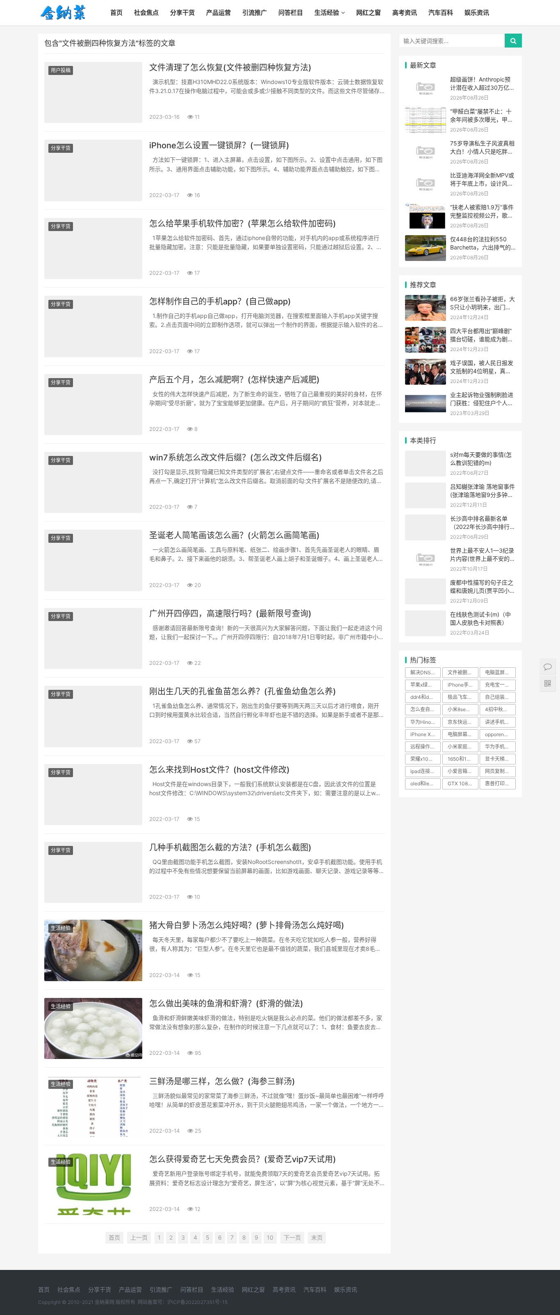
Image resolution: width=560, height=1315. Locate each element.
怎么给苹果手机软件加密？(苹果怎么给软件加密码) (242, 224)
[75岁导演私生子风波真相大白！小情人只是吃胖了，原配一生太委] (425, 144)
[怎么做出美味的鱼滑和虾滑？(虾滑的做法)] (93, 1028)
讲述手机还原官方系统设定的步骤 (500, 722)
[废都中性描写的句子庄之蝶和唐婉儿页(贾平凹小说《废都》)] (425, 583)
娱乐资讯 (476, 12)
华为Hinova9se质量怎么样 (425, 722)
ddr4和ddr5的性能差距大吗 (425, 697)
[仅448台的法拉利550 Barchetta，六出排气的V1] (425, 240)
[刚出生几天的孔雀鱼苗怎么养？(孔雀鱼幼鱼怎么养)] (93, 716)
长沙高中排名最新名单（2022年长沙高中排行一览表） (482, 526)
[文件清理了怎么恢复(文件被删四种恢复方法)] (93, 92)
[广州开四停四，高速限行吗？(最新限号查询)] (93, 638)
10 (270, 1237)
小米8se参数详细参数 (463, 709)
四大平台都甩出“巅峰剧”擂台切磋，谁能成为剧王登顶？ (481, 338)
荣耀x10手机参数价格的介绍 (425, 759)
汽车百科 (440, 12)
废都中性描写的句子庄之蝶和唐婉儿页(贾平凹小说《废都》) (482, 590)
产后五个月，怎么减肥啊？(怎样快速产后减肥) (234, 380)
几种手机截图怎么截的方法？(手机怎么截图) (230, 847)
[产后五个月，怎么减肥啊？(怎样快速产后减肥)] (93, 404)
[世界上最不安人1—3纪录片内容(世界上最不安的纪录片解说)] (425, 551)
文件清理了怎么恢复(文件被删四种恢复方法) (230, 68)
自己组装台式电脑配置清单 (500, 697)
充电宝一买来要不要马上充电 (500, 685)
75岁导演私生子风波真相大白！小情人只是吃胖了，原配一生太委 (482, 151)
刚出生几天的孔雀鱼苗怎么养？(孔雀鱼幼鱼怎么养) (242, 691)
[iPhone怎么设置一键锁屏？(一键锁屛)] (93, 170)
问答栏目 (290, 12)
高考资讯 (404, 12)
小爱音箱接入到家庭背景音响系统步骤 (463, 771)
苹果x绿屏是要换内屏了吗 (425, 685)
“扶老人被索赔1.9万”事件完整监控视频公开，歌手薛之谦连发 (482, 215)
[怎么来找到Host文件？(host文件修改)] (93, 794)
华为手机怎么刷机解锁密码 (500, 747)
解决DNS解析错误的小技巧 (425, 672)
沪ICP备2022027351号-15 (197, 1302)
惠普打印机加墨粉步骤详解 (500, 783)
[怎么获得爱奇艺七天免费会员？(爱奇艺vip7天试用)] (93, 1184)
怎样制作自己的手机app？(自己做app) (220, 301)
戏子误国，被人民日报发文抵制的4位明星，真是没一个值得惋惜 (481, 370)
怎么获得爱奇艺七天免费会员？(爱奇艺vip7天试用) (242, 1159)
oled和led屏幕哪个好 (425, 783)
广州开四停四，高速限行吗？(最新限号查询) (230, 614)
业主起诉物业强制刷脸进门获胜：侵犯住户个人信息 (481, 402)
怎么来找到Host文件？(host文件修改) (219, 770)
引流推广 (254, 12)
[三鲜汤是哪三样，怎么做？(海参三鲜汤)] (93, 1106)
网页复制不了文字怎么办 (500, 771)
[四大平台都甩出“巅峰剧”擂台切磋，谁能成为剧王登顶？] (425, 332)
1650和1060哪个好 (463, 759)
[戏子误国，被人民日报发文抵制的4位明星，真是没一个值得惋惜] (425, 363)
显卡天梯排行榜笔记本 (500, 759)
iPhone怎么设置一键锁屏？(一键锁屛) (219, 145)
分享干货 (182, 12)
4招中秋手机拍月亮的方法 (500, 709)
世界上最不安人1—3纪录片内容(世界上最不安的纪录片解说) (482, 558)
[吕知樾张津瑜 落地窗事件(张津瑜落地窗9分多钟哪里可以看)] (425, 487)
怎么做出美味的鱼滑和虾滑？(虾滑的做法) (226, 1004)
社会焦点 (146, 12)
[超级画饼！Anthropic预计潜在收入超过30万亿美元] (425, 80)
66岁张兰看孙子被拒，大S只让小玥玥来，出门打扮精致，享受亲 (482, 306)
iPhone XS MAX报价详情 (425, 734)
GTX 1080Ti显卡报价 (463, 783)
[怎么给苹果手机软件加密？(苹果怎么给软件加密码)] (93, 248)
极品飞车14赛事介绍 (463, 697)
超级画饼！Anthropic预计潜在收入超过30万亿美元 (482, 87)
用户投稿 (61, 70)
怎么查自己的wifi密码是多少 (425, 709)
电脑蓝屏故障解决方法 (500, 672)
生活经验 (326, 12)
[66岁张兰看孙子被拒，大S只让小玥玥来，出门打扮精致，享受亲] (425, 300)
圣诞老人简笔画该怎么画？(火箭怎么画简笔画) (234, 535)
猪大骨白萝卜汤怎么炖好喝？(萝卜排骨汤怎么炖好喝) (246, 925)
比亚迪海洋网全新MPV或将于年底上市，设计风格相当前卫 (482, 183)
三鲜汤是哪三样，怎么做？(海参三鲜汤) (222, 1081)
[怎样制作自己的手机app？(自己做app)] (93, 326)
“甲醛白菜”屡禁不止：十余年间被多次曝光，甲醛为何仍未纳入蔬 (481, 119)
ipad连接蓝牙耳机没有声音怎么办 (425, 771)
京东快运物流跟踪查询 (463, 722)
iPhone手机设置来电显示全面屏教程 (463, 685)
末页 (317, 1237)
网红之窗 (368, 12)
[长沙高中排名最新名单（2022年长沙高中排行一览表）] (425, 519)
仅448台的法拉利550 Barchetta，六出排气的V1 (480, 247)
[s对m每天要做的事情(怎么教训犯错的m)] (425, 455)
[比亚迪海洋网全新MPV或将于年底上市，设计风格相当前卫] (425, 176)
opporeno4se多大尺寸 (500, 734)
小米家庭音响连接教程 (463, 747)
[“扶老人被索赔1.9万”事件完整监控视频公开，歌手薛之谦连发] (425, 208)
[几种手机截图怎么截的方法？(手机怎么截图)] (93, 872)
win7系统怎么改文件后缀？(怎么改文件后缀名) (235, 458)
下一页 (292, 1237)
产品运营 (218, 12)
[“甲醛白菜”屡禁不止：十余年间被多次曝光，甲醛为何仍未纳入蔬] (425, 112)
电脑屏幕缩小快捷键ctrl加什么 (463, 734)
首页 (116, 12)
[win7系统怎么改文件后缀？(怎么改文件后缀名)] (93, 482)
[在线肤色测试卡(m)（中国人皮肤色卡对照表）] (425, 615)
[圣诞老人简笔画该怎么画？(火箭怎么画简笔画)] (93, 560)
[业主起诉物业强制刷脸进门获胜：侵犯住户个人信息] (425, 395)
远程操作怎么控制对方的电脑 (425, 747)
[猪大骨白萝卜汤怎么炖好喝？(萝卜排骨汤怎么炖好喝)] (93, 950)
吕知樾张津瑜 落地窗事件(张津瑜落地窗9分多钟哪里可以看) (482, 494)
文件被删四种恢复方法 (463, 672)
